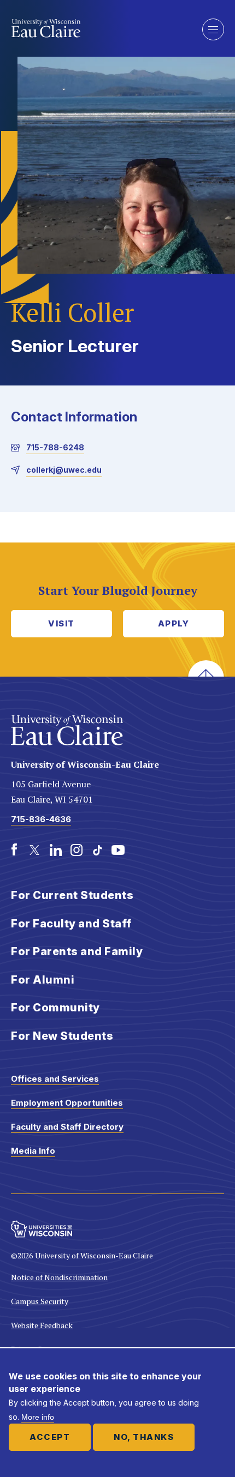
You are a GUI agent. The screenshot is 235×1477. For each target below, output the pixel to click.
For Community (55, 1007)
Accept (50, 1437)
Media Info (33, 1151)
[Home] (98, 28)
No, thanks (144, 1437)
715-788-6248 (55, 447)
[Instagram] (76, 850)
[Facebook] (14, 850)
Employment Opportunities (67, 1103)
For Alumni (42, 979)
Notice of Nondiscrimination (59, 1277)
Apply (174, 623)
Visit (61, 623)
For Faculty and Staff (71, 923)
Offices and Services (55, 1079)
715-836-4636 (41, 819)
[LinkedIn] (55, 850)
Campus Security (39, 1301)
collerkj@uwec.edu (64, 469)
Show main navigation (213, 29)
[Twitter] (35, 850)
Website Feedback (42, 1325)
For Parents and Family (77, 951)
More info (37, 1417)
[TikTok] (97, 850)
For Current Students (72, 895)
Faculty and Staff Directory (67, 1127)
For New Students (62, 1035)
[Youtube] (118, 850)
